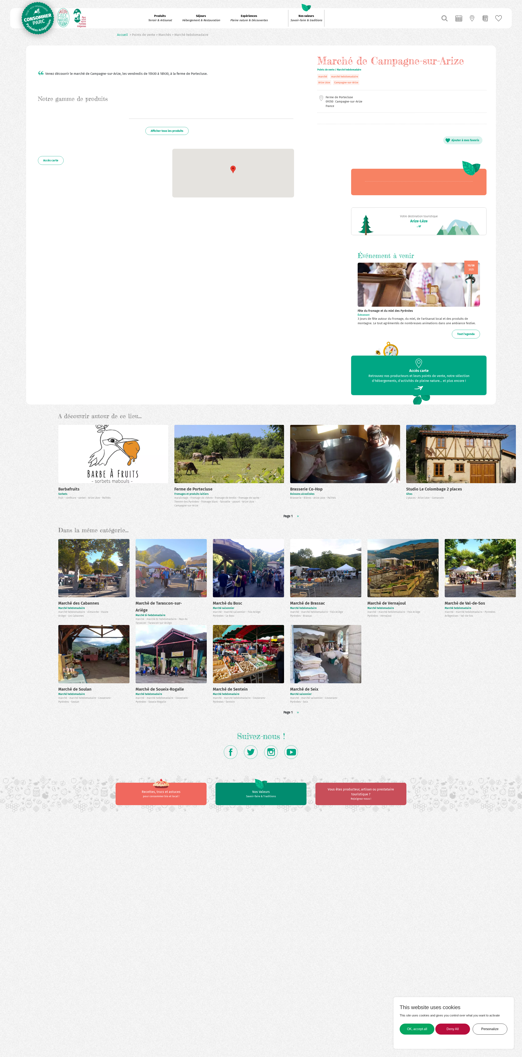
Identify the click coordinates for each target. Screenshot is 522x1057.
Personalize (490, 1029)
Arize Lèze (324, 82)
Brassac (307, 615)
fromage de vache (249, 497)
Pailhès (106, 497)
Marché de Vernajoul (386, 603)
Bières (308, 497)
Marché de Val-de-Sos (465, 603)
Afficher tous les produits (167, 131)
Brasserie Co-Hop (306, 489)
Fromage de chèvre (201, 497)
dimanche (93, 611)
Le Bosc (230, 615)
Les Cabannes (76, 615)
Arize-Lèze (419, 221)
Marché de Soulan (75, 689)
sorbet (82, 497)
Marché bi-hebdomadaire (150, 615)
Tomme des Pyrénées (187, 501)
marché (322, 76)
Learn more (409, 1040)
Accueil (122, 35)
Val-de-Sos (467, 615)
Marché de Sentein (230, 689)
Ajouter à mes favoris (465, 140)
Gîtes (409, 493)
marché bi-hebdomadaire (162, 619)
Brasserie (296, 497)
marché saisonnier (235, 611)
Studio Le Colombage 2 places (434, 489)
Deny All (453, 1029)
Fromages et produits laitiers (191, 493)
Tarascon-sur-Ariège (160, 622)
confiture (71, 497)
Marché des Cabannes (78, 603)
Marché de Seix (304, 689)
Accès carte (50, 160)
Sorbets (62, 493)
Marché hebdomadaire (71, 608)
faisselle (225, 501)
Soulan (75, 701)
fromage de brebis (226, 497)
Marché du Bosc (227, 603)
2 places (411, 497)
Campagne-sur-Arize (346, 82)
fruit (61, 497)
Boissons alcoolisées (302, 493)
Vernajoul (386, 615)
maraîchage (181, 497)
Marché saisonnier (223, 608)
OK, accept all (417, 1029)
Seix (305, 701)
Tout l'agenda (466, 334)
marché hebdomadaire (344, 76)
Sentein (230, 701)
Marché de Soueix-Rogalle (160, 689)
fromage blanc (210, 501)
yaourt (236, 501)
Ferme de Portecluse (193, 489)
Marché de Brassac (307, 603)
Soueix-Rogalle (157, 701)
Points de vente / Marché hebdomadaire (339, 69)
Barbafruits (69, 489)
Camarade (438, 497)
